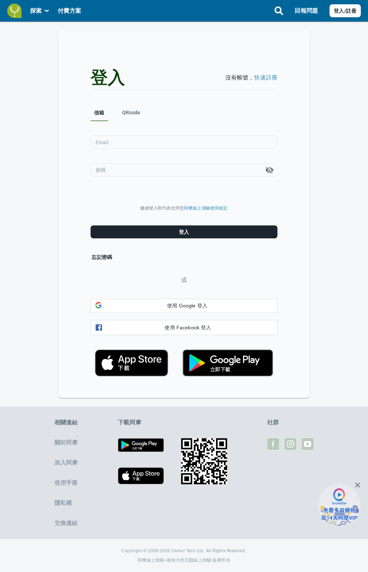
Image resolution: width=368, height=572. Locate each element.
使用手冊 (66, 482)
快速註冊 (265, 77)
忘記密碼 (102, 257)
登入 (184, 232)
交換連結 (66, 523)
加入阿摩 (66, 462)
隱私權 (63, 502)
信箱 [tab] (99, 112)
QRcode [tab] (131, 112)
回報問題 (306, 10)
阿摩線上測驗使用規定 (206, 208)
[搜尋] (279, 11)
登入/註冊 (345, 11)
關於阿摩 (66, 442)
